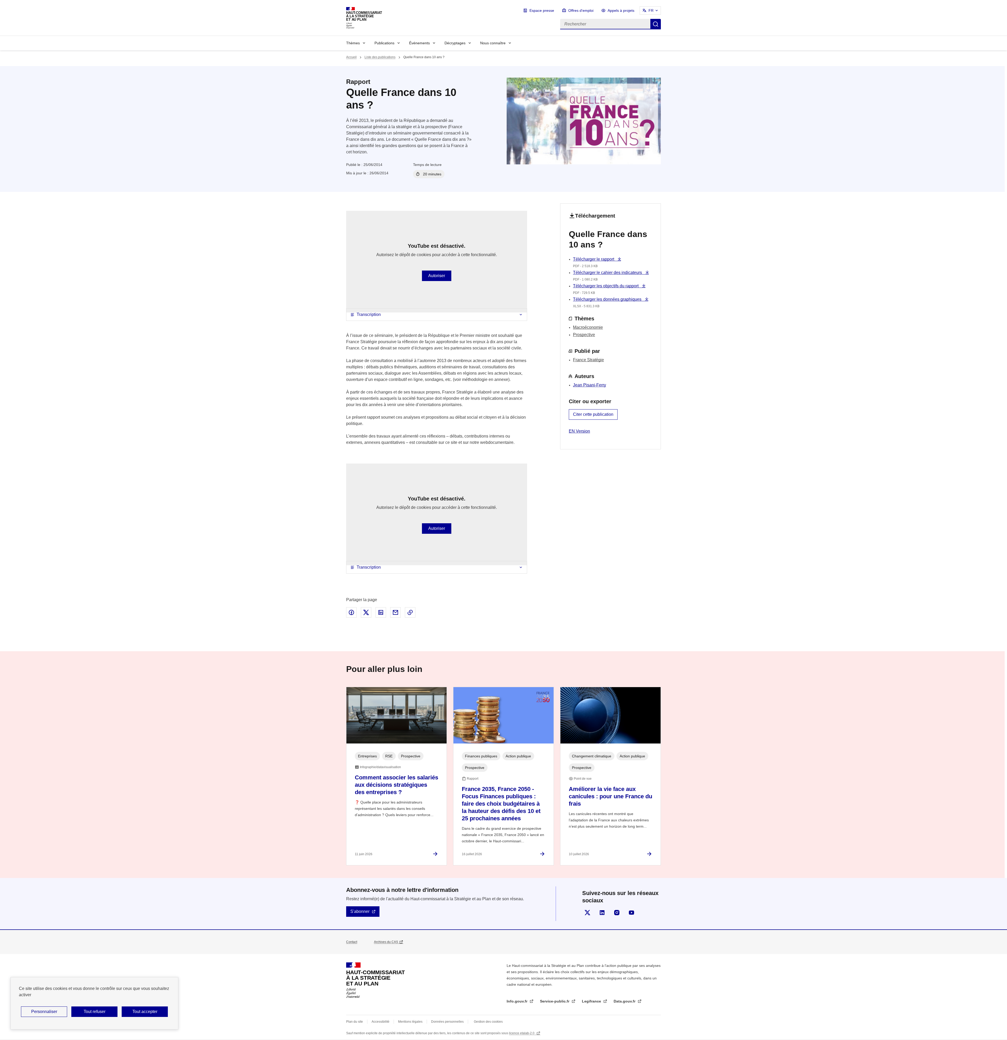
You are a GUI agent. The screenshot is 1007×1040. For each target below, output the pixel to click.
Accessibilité (380, 1021)
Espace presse (541, 10)
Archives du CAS (386, 942)
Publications (384, 43)
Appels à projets (621, 10)
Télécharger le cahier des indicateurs (608, 272)
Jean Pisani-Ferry (589, 385)
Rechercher (655, 24)
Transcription (369, 314)
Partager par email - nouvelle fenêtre (395, 612)
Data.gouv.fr (625, 1001)
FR (651, 10)
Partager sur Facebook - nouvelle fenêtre (351, 612)
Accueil (351, 57)
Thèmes (353, 43)
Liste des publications (380, 57)
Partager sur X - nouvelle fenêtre (366, 612)
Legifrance (592, 1001)
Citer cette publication (593, 414)
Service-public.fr (555, 1001)
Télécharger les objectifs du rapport (606, 286)
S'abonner (359, 911)
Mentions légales (410, 1021)
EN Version (579, 431)
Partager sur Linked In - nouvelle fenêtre (381, 612)
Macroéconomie (588, 327)
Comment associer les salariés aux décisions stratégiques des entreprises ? (396, 784)
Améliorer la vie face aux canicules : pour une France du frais (610, 796)
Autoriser (436, 275)
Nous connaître (493, 43)
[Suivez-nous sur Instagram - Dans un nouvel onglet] (617, 912)
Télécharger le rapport (594, 259)
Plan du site (354, 1021)
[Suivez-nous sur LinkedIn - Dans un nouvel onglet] (602, 912)
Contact (351, 942)
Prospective (584, 334)
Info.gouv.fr (517, 1001)
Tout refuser (94, 1011)
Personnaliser (44, 1011)
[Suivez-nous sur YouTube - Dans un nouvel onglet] (631, 912)
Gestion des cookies (488, 1021)
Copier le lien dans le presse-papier (410, 612)
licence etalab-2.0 (522, 1033)
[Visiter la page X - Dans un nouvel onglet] (587, 912)
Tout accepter (144, 1011)
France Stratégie (588, 360)
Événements (419, 43)
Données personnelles (447, 1021)
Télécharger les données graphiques (607, 299)
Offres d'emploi (580, 10)
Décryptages (454, 43)
